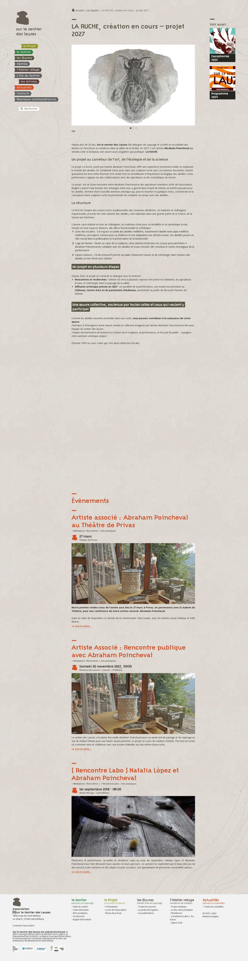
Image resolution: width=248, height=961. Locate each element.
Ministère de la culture (54, 934)
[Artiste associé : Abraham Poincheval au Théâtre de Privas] (133, 573)
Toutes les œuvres (147, 906)
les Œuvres (24, 58)
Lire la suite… (83, 626)
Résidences (176, 913)
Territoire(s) (78, 916)
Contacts (23, 93)
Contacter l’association (23, 925)
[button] (192, 47)
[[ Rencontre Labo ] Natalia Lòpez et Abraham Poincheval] (133, 826)
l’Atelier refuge (28, 70)
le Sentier (24, 52)
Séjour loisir (177, 922)
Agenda (22, 64)
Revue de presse (113, 913)
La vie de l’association (116, 909)
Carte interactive (81, 909)
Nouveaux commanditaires (36, 99)
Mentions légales (211, 916)
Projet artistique (179, 906)
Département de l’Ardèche (25, 936)
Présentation (112, 906)
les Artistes (29, 81)
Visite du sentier (80, 906)
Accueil (79, 10)
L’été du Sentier (28, 75)
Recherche (30, 108)
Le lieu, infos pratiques (182, 909)
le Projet (29, 46)
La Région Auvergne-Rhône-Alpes (54, 936)
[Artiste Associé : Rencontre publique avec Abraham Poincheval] (133, 703)
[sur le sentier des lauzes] (42, 18)
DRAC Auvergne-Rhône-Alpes (26, 934)
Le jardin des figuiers (148, 909)
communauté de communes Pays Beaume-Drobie (39, 938)
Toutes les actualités (213, 906)
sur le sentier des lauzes (29, 31)
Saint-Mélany (47, 940)
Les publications (146, 913)
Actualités (24, 87)
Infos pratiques (80, 913)
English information (82, 919)
